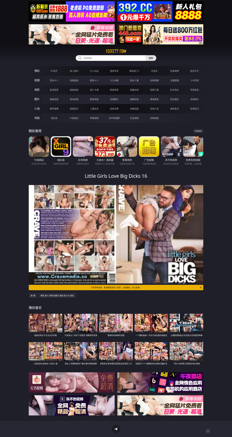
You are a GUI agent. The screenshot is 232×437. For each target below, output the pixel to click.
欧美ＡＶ (94, 80)
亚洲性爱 (54, 89)
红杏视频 (134, 118)
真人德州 (74, 70)
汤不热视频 (114, 118)
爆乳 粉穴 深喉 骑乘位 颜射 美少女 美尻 (57, 295)
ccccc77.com (116, 51)
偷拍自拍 (74, 89)
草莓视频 (94, 118)
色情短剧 (154, 118)
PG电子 (54, 70)
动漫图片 (114, 99)
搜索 (151, 58)
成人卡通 (94, 89)
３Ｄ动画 (114, 80)
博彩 (37, 71)
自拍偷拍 (74, 80)
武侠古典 (114, 108)
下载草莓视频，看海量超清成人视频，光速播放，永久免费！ (116, 287)
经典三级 (154, 89)
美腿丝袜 (134, 99)
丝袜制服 (154, 80)
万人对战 (94, 70)
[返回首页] (208, 431)
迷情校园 (134, 108)
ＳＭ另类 (194, 80)
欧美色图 (94, 99)
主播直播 (174, 80)
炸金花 (154, 70)
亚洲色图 (74, 99)
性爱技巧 (194, 108)
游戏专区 (114, 70)
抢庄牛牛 (194, 70)
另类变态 (194, 89)
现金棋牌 (174, 70)
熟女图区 (174, 99)
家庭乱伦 (74, 108)
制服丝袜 (134, 89)
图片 (37, 99)
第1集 (33, 295)
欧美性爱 (114, 89)
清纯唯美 (154, 99)
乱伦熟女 (174, 89)
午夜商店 (74, 118)
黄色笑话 (174, 108)
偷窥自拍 (54, 99)
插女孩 (54, 118)
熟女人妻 (134, 80)
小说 (37, 108)
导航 (37, 118)
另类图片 (194, 99)
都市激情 (54, 108)
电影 (37, 90)
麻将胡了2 (134, 70)
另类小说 (154, 108)
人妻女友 (94, 108)
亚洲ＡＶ (54, 80)
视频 (37, 80)
